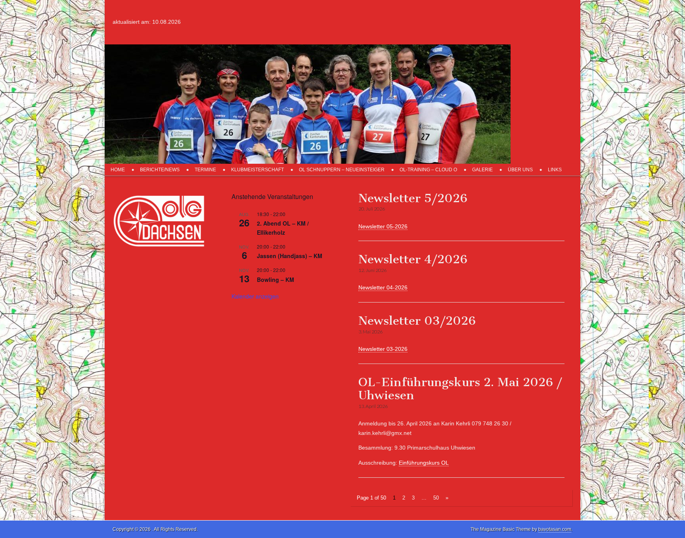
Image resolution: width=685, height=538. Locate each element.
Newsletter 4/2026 (412, 259)
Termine (205, 169)
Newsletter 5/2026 (412, 198)
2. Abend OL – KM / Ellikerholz (283, 227)
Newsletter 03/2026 (417, 321)
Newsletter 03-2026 (383, 349)
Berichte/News (160, 169)
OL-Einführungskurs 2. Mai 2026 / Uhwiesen (460, 389)
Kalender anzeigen (255, 296)
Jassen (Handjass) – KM (289, 256)
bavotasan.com (554, 529)
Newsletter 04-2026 (383, 287)
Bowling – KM (275, 279)
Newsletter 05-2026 (383, 226)
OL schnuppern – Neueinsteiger (342, 169)
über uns (520, 169)
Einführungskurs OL (424, 463)
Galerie (482, 169)
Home (118, 169)
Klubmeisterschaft (257, 169)
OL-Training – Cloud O (428, 169)
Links (555, 169)
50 (436, 498)
